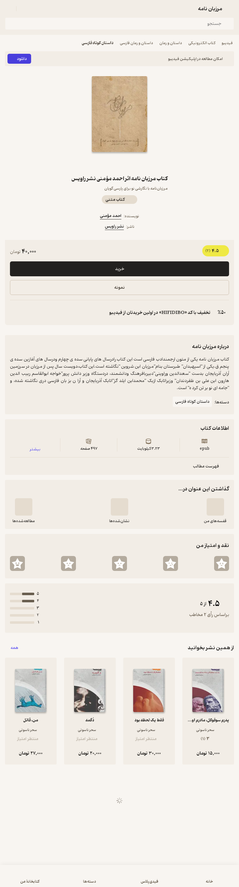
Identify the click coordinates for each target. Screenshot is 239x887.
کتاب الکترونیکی (201, 43)
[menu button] (8, 8)
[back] (230, 8)
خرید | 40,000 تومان (119, 879)
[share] (104, 163)
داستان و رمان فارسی (136, 43)
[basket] (23, 8)
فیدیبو (227, 43)
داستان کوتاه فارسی (98, 43)
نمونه (119, 287)
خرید (119, 269)
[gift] (119, 163)
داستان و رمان (170, 43)
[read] (23, 507)
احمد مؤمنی (110, 216)
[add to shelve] (215, 507)
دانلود (22, 59)
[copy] (15, 313)
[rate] (221, 563)
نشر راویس (114, 226)
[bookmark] (134, 163)
